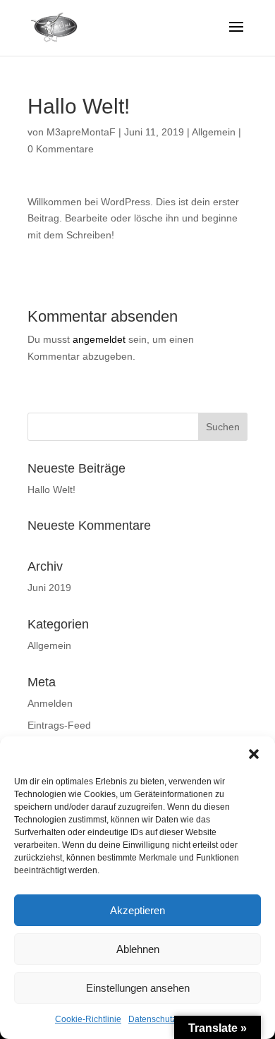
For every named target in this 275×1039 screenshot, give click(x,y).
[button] (254, 754)
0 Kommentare (61, 148)
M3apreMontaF (81, 132)
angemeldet (99, 339)
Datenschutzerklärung (170, 1019)
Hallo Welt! (51, 489)
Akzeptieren (137, 910)
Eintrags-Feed (59, 725)
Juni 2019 (49, 587)
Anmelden (50, 703)
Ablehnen (137, 949)
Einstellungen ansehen (138, 988)
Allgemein (214, 132)
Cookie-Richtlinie (88, 1019)
